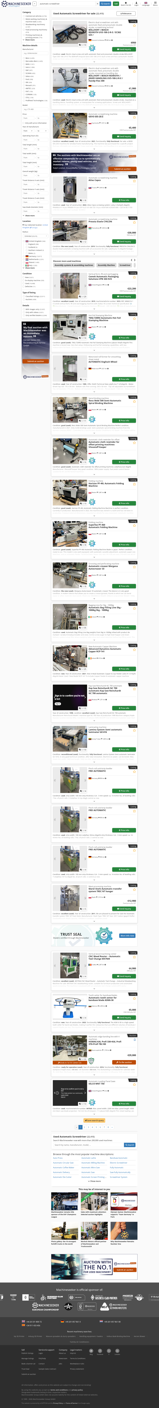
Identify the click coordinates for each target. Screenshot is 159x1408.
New (29, 277)
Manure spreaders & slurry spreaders (61, 1336)
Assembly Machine (106, 265)
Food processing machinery (36, 31)
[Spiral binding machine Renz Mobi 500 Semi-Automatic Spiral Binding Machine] (70, 410)
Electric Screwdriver (118, 1162)
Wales (31, 253)
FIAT (29, 91)
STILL (29, 97)
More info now (127, 935)
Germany (35, 256)
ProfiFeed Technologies (36, 100)
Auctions (31, 299)
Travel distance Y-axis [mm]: (34, 189)
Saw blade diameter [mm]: (33, 207)
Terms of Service (71, 1403)
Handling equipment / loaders (91, 1336)
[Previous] (55, 34)
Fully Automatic (116, 1167)
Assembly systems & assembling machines (74, 265)
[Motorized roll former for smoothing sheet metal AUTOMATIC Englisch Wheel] (70, 368)
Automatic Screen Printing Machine (96, 1177)
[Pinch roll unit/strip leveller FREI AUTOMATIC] (70, 780)
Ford (29, 79)
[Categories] (35, 4)
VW (29, 82)
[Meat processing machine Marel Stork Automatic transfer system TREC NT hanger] (70, 898)
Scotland (32, 247)
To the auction (125, 1062)
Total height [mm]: (30, 162)
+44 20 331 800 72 (34, 1322)
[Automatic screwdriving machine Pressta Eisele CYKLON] (70, 231)
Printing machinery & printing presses (34, 36)
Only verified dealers (36, 315)
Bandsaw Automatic (118, 1158)
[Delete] (97, 4)
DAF (29, 70)
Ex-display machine (34, 280)
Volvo (30, 76)
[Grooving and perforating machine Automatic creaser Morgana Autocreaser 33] (70, 575)
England (33, 244)
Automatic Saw (88, 1172)
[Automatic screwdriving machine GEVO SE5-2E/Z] (70, 126)
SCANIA (30, 73)
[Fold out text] (94, 61)
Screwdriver (125, 265)
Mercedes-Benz (34, 61)
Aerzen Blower (139, 1336)
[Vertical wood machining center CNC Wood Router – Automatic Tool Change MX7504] (70, 965)
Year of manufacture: (31, 127)
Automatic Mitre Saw (90, 1167)
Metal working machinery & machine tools (36, 20)
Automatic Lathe (88, 1158)
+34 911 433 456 (33, 1325)
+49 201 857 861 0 (73, 1322)
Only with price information (36, 123)
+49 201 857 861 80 (112, 1322)
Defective (30, 286)
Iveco (30, 67)
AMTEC (30, 88)
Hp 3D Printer (19, 1336)
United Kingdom (36, 241)
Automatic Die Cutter (62, 1177)
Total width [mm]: (29, 153)
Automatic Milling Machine (93, 1162)
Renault (31, 85)
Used (30, 283)
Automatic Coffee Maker (63, 1167)
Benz (30, 58)
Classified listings (35, 296)
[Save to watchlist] (134, 25)
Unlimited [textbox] (31, 236)
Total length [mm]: (30, 145)
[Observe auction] (135, 1039)
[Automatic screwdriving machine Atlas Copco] (70, 189)
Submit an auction (122, 169)
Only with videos (35, 312)
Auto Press (58, 1158)
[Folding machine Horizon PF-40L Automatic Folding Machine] (70, 492)
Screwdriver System (118, 1177)
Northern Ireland (36, 250)
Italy (32, 265)
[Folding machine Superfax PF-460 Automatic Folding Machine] (70, 534)
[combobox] (35, 236)
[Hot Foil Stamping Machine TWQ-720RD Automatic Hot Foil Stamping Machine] (70, 327)
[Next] (85, 34)
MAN (30, 64)
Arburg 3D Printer (35, 1336)
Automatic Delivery (61, 1172)
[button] (155, 4)
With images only (35, 309)
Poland (33, 262)
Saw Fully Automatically (120, 1172)
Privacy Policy (58, 1403)
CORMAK (31, 94)
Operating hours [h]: (31, 136)
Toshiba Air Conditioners (79, 1342)
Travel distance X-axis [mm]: (34, 180)
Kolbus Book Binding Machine (118, 1336)
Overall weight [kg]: (30, 171)
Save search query (95, 1120)
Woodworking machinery (35, 25)
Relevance (126, 13)
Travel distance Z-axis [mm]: (34, 198)
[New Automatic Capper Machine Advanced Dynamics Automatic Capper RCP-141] (70, 658)
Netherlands (36, 259)
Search (106, 3)
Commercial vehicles (36, 16)
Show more (95, 1181)
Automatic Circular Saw (63, 1162)
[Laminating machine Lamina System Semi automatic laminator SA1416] (70, 739)
